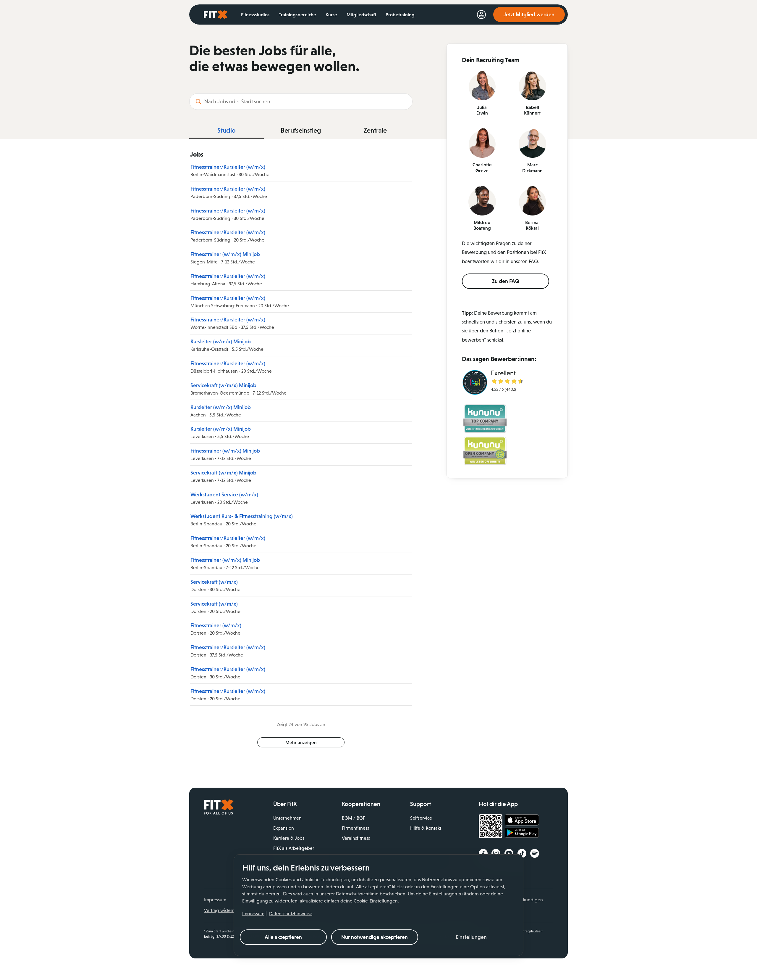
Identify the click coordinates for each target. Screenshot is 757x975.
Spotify (534, 853)
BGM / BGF (353, 817)
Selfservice (421, 817)
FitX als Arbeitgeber (293, 848)
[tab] (226, 132)
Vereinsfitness (356, 838)
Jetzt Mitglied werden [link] (529, 14)
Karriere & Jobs (288, 838)
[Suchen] (198, 101)
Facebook (483, 853)
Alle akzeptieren (283, 937)
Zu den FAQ (505, 281)
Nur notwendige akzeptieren (374, 937)
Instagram (495, 853)
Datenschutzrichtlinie (357, 893)
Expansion (283, 828)
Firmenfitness (355, 828)
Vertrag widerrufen (223, 910)
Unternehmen (287, 817)
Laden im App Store (522, 820)
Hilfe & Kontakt (425, 828)
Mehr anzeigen (301, 742)
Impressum (253, 913)
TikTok (521, 853)
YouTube (508, 853)
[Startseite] (219, 813)
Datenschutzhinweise (290, 913)
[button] (471, 937)
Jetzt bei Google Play (522, 833)
